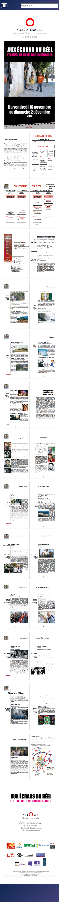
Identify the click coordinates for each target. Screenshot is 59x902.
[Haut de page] (54, 897)
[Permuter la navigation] (4, 5)
